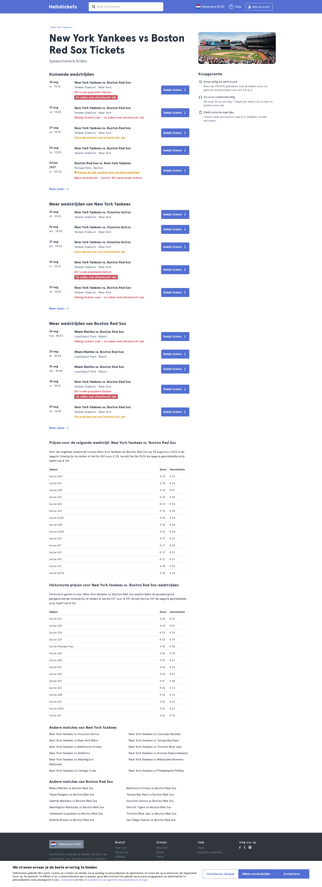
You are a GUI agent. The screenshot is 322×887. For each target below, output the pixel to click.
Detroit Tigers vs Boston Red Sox (148, 807)
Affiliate (120, 856)
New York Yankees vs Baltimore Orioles (75, 746)
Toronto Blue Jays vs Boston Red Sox (151, 813)
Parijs (160, 856)
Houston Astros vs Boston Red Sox (149, 801)
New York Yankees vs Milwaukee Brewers (156, 759)
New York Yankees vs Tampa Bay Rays (154, 740)
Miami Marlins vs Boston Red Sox (71, 788)
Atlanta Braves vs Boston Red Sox (71, 820)
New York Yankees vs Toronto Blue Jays (155, 746)
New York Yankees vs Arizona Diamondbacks (158, 753)
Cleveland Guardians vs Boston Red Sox (76, 813)
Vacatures (122, 852)
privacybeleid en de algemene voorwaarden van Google (116, 879)
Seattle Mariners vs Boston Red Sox (73, 801)
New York (163, 847)
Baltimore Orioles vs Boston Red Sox (151, 788)
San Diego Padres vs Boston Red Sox (151, 820)
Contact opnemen (210, 852)
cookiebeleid (67, 879)
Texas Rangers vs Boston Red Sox (71, 794)
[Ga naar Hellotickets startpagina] (63, 7)
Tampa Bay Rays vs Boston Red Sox (150, 794)
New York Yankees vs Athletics (69, 753)
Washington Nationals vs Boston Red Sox (76, 807)
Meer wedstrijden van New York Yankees (90, 204)
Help (201, 847)
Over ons (121, 847)
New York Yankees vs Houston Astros (74, 734)
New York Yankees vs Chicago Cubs (72, 770)
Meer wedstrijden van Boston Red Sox (87, 323)
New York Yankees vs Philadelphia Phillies (156, 770)
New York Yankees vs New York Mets (73, 740)
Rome (160, 852)
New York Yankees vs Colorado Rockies (155, 734)
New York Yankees (61, 27)
